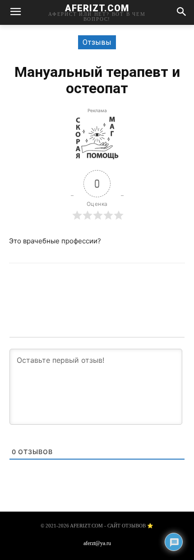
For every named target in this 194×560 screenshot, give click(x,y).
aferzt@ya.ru (97, 543)
